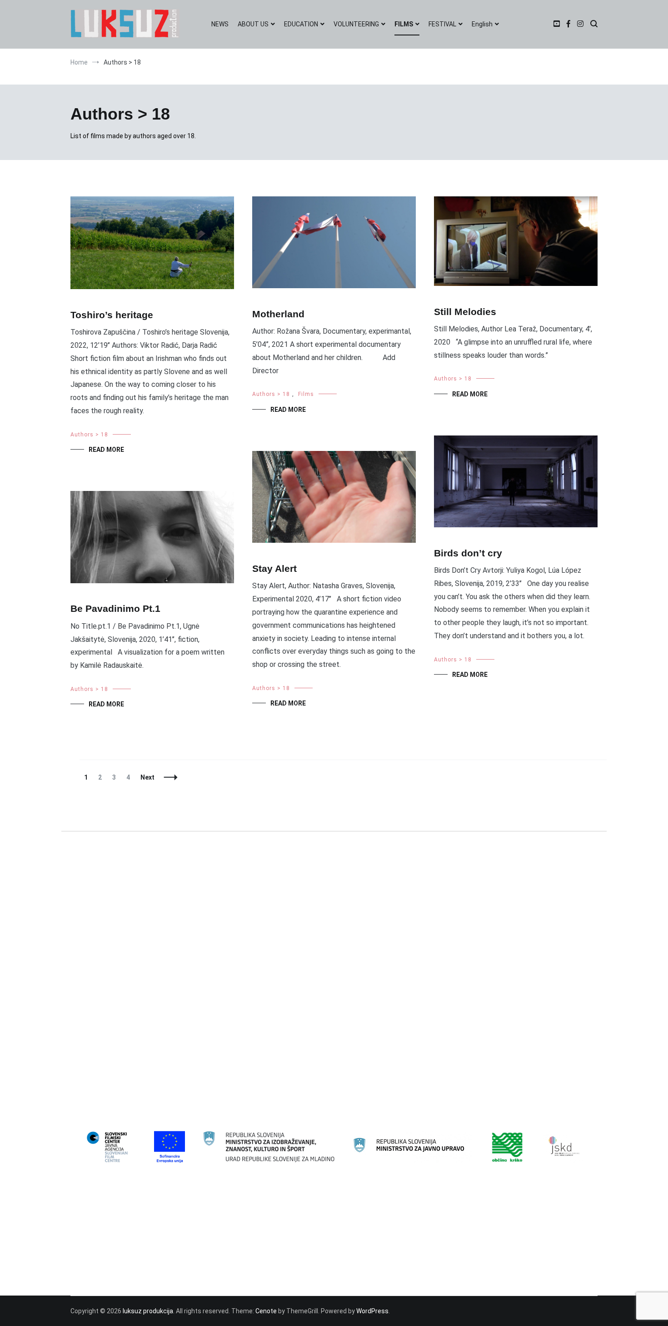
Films (306, 394)
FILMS (403, 24)
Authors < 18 (96, 1006)
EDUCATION (301, 24)
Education (92, 1020)
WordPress (372, 1311)
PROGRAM (92, 1276)
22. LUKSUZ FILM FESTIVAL (115, 961)
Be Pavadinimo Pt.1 (115, 608)
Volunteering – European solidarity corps (136, 1094)
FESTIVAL (442, 24)
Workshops (93, 1108)
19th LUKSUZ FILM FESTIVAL (118, 917)
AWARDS (90, 1217)
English (482, 24)
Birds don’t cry (468, 553)
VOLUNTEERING (356, 24)
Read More (106, 449)
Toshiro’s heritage (111, 315)
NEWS (220, 24)
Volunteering (96, 1079)
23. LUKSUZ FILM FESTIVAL (115, 976)
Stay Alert (274, 568)
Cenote (266, 1311)
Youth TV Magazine (106, 1123)
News (85, 1050)
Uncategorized (98, 1064)
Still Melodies (465, 311)
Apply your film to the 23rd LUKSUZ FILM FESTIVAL (149, 1247)
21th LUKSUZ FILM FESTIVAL (118, 947)
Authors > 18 (89, 434)
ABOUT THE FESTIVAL (109, 1232)
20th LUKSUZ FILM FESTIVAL (118, 932)
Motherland (278, 314)
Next (147, 777)
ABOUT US (253, 24)
